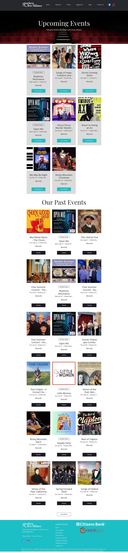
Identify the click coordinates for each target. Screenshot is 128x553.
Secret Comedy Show (89, 74)
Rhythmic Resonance (38, 78)
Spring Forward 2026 (64, 490)
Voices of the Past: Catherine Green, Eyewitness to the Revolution (38, 490)
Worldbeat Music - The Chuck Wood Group (38, 238)
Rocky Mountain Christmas (63, 176)
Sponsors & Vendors (61, 540)
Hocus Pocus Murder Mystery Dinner (64, 126)
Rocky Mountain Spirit (38, 440)
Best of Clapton (89, 439)
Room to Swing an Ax (89, 126)
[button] (58, 5)
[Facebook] (109, 4)
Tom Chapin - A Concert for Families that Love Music (38, 390)
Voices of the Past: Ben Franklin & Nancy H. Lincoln (89, 390)
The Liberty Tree (89, 237)
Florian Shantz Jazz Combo (89, 341)
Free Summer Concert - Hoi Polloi (38, 341)
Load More (63, 514)
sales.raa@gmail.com (85, 551)
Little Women (64, 393)
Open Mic (38, 129)
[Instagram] (113, 4)
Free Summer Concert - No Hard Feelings (89, 288)
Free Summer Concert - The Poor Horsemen (38, 288)
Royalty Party (64, 443)
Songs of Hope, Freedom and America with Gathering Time (64, 74)
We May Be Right (38, 175)
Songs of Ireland (89, 489)
